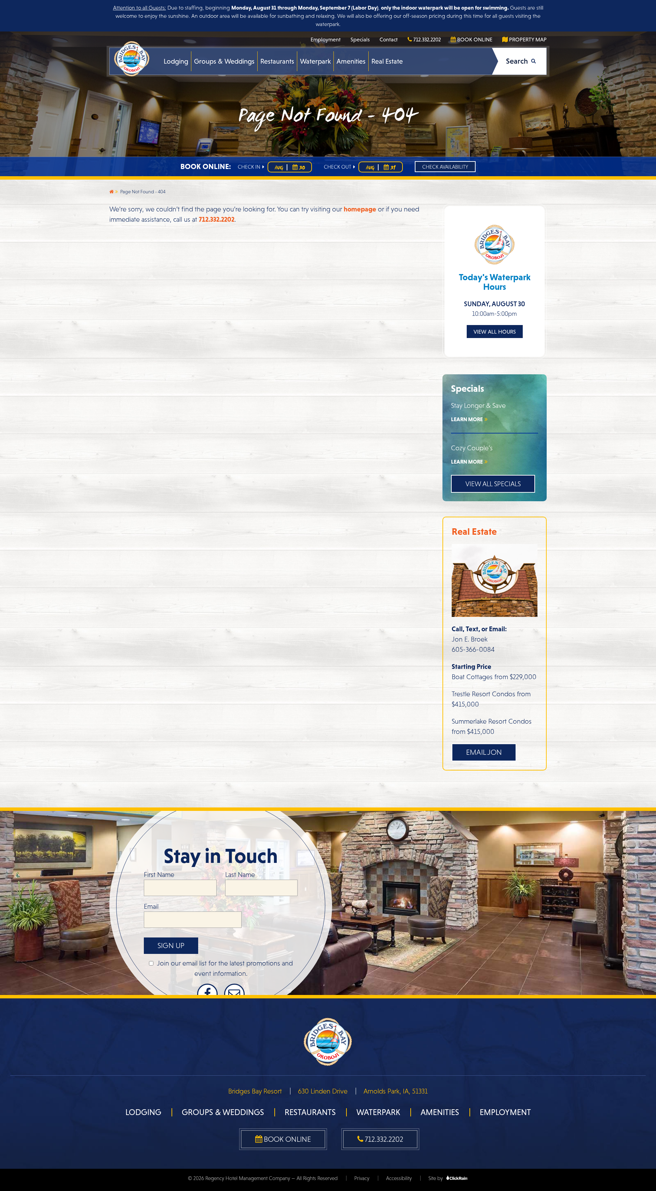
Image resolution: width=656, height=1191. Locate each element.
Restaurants (277, 61)
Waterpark (315, 61)
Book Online (474, 39)
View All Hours (495, 331)
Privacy (361, 1178)
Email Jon (484, 752)
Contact (389, 39)
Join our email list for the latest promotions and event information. (225, 968)
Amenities (351, 61)
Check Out (338, 167)
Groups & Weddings (224, 61)
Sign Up (171, 945)
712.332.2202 (426, 39)
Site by (436, 1178)
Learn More (467, 419)
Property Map (527, 39)
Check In (250, 167)
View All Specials (493, 484)
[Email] (234, 994)
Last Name (240, 874)
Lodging (176, 61)
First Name (159, 874)
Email (151, 906)
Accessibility (399, 1178)
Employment (326, 39)
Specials (360, 39)
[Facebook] (207, 994)
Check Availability (445, 167)
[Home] (111, 191)
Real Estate (387, 61)
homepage (360, 209)
